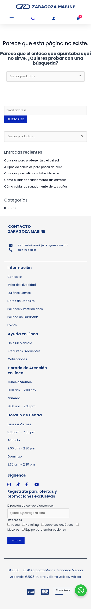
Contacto (14, 277)
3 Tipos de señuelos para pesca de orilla (33, 167)
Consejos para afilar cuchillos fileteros (31, 173)
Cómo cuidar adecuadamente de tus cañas (36, 187)
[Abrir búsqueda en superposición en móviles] (33, 19)
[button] (11, 18)
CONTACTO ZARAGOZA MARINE (26, 229)
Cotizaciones (17, 359)
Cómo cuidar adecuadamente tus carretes (35, 180)
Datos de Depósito (21, 301)
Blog (7, 208)
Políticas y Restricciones (25, 309)
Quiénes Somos (19, 293)
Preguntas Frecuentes (24, 351)
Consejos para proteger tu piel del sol (31, 161)
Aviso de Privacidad (21, 285)
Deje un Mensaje (20, 343)
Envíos (12, 325)
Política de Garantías (22, 317)
